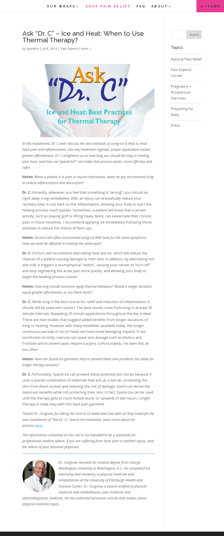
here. (39, 425)
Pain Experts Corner (75, 48)
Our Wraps (61, 6)
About (159, 6)
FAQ (141, 6)
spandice (32, 48)
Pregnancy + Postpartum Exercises (181, 92)
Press (175, 125)
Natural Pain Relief (186, 59)
